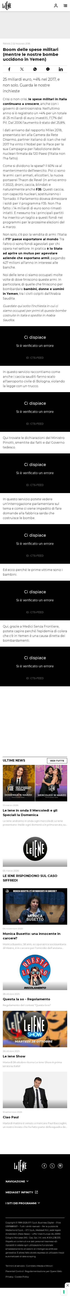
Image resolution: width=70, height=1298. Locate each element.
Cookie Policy (22, 1276)
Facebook (44, 1165)
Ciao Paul (11, 1117)
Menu (65, 5)
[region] (35, 25)
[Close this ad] (67, 1285)
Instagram (60, 1165)
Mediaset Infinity (20, 1192)
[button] (35, 5)
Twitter (52, 1165)
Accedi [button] (56, 5)
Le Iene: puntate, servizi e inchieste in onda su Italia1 (6, 6)
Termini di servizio (15, 1265)
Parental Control (15, 1271)
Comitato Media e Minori (39, 1265)
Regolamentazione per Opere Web (43, 1271)
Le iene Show (14, 1056)
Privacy (9, 1276)
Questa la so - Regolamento (26, 999)
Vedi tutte (57, 760)
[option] (35, 1184)
